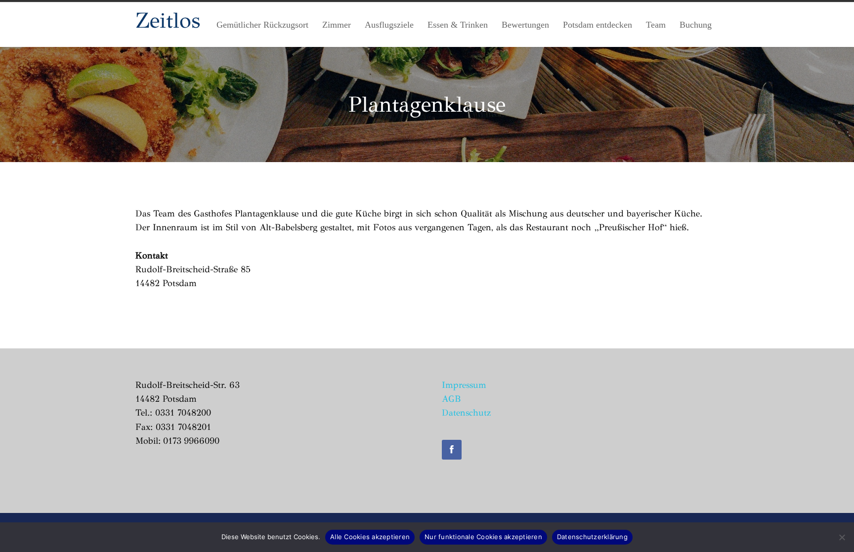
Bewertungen (525, 25)
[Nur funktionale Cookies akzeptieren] (842, 537)
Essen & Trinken (457, 25)
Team (656, 25)
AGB (451, 398)
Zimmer (336, 25)
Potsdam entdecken (597, 25)
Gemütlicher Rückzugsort (262, 25)
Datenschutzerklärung (592, 537)
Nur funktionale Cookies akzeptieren (483, 537)
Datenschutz (466, 412)
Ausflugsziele (389, 25)
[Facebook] (452, 450)
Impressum (464, 385)
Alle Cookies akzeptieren (370, 537)
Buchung (696, 25)
